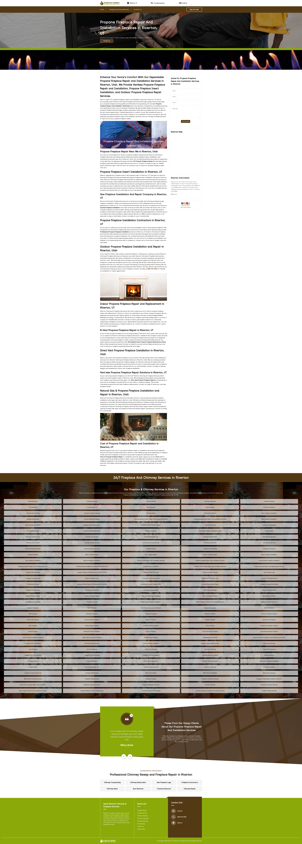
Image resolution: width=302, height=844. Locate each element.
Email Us (184, 3)
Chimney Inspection (210, 501)
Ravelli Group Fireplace (151, 637)
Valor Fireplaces (91, 608)
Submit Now (185, 121)
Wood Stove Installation (210, 673)
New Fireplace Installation (269, 513)
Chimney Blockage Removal (92, 531)
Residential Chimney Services (210, 578)
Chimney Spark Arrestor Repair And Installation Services (151, 519)
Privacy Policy (141, 829)
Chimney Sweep (33, 501)
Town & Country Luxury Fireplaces (151, 608)
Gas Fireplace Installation (32, 560)
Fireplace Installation (210, 513)
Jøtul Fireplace (33, 625)
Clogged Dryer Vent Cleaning (32, 655)
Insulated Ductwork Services (269, 685)
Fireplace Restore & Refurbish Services (91, 690)
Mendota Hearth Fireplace (151, 625)
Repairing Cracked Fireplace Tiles (151, 584)
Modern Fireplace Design (33, 596)
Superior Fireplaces (33, 608)
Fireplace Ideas (32, 667)
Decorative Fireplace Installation (269, 661)
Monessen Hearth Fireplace (92, 631)
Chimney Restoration (33, 531)
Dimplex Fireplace (210, 619)
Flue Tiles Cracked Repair (151, 590)
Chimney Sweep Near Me (151, 667)
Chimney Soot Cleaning (32, 513)
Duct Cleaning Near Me (92, 667)
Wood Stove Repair (151, 673)
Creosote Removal (92, 507)
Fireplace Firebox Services (151, 572)
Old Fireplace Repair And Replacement (210, 531)
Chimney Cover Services (210, 537)
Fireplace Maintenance (91, 673)
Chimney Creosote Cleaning (92, 513)
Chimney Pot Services (210, 542)
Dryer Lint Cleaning (151, 649)
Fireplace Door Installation (151, 566)
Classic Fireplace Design (269, 590)
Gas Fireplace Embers (269, 596)
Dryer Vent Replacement (151, 661)
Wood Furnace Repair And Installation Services (151, 560)
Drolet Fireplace (33, 631)
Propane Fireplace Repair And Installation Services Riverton (122, 49)
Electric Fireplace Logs (91, 578)
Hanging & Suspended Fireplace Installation (269, 679)
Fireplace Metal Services (33, 572)
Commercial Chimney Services (151, 578)
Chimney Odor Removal (92, 590)
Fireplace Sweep (151, 548)
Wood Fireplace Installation (269, 554)
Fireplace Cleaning (269, 501)
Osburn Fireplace (151, 619)
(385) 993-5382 (194, 9)
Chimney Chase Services (151, 537)
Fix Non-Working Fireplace (92, 519)
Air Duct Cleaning (92, 649)
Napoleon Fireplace (151, 614)
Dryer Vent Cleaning (269, 643)
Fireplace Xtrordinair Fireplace (269, 625)
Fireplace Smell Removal (33, 590)
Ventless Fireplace (151, 679)
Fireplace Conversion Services (210, 679)
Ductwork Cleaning (210, 667)
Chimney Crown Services (33, 537)
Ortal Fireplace (210, 625)
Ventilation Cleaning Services (92, 685)
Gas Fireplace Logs (269, 572)
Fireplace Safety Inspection (210, 661)
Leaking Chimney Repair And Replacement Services (92, 584)
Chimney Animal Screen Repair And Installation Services (210, 519)
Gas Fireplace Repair (151, 554)
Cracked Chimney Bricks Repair (269, 584)
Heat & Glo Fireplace (33, 619)
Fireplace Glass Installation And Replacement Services (92, 566)
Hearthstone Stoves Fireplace (269, 631)
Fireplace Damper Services (210, 572)
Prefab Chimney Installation (151, 643)
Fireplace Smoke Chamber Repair (151, 525)
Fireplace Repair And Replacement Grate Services (91, 572)
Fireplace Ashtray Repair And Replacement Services (269, 566)
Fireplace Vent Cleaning (210, 548)
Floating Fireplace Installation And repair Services (210, 690)
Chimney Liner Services (33, 542)
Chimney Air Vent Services (32, 602)
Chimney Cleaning (92, 501)
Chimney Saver (269, 531)
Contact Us (137, 9)
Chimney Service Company (210, 655)
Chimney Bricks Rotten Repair (210, 584)
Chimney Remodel (210, 685)
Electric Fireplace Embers (210, 596)
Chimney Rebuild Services (91, 643)
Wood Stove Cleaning (269, 673)
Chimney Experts (33, 661)
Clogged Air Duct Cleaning (91, 655)
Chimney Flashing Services (32, 548)
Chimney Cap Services (91, 537)
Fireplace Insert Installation (33, 643)
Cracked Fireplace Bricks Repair (151, 690)
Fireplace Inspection (151, 531)
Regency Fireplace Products (269, 602)
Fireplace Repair (151, 513)
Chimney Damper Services (92, 542)
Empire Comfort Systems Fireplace (33, 637)
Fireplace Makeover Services (151, 685)
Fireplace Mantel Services (269, 690)
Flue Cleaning (33, 507)
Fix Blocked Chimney (33, 584)
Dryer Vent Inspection (269, 649)
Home (102, 9)
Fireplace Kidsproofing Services (210, 643)
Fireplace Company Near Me (33, 673)
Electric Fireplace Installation (92, 560)
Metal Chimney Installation (33, 525)
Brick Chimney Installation (269, 519)
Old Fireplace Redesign (210, 590)
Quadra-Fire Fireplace (269, 619)
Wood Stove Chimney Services (33, 679)
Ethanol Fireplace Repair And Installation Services (210, 560)
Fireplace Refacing (210, 525)
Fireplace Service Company (151, 655)
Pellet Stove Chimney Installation (151, 596)
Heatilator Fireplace (92, 614)
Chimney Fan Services (269, 542)
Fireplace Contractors (269, 548)
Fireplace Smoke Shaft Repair (92, 525)
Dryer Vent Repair (92, 661)
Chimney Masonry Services (92, 548)
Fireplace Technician (269, 667)
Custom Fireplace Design (92, 596)
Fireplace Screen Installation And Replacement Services (269, 637)
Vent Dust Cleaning (210, 649)
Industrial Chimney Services (269, 578)
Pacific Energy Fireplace (92, 625)
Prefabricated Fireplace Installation (269, 560)
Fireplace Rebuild (33, 554)
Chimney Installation (269, 507)
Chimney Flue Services (269, 537)
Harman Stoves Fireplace (92, 619)
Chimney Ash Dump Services (151, 542)
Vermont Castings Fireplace (269, 614)
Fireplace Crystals (92, 602)
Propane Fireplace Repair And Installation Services (33, 566)
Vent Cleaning (33, 649)
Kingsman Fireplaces (210, 608)
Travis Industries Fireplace (210, 631)
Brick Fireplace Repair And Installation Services (33, 690)
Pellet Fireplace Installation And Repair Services (210, 602)
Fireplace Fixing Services (92, 679)
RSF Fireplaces (33, 614)
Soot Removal (151, 507)
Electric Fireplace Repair (210, 554)
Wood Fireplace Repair (91, 554)
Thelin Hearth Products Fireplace (92, 637)
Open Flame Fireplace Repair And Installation (33, 685)
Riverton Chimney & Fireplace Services (179, 841)
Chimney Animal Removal (210, 637)
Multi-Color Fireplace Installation (151, 602)
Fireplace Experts (269, 655)
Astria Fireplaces (269, 608)
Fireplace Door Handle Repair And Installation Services (210, 566)
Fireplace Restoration (33, 519)
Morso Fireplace (151, 631)
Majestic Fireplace (210, 614)
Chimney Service (151, 501)
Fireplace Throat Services (32, 578)
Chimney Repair (210, 507)
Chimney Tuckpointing (269, 525)
